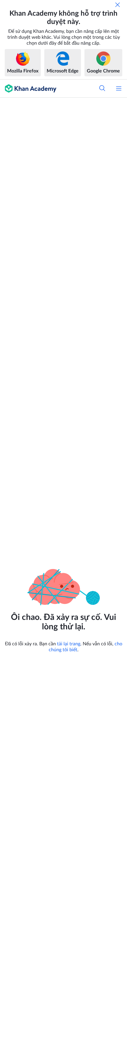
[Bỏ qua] (117, 4)
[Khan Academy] (28, 88)
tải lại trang (68, 643)
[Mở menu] (118, 88)
